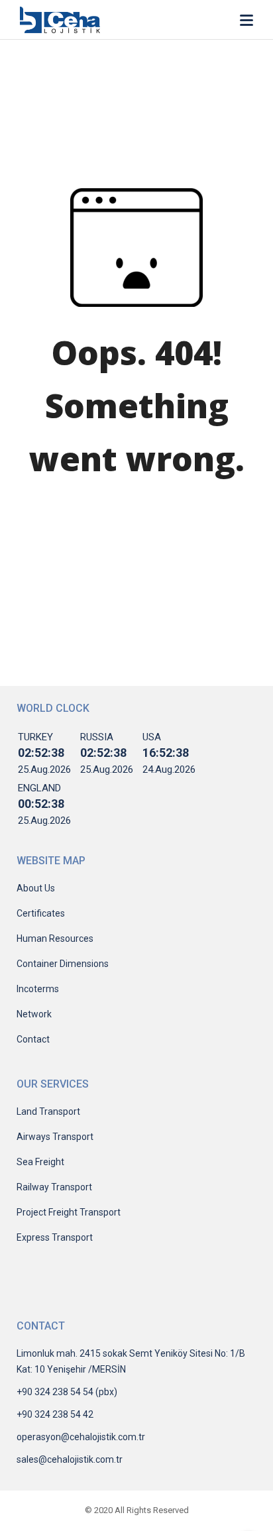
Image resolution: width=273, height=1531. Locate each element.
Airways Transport (55, 1136)
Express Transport (55, 1237)
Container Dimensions (63, 963)
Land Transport (48, 1111)
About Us (36, 888)
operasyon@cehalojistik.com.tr (81, 1437)
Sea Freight (40, 1162)
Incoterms (38, 989)
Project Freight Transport (69, 1212)
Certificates (41, 913)
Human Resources (55, 938)
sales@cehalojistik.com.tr (70, 1459)
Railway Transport (54, 1187)
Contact (33, 1039)
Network (34, 1014)
